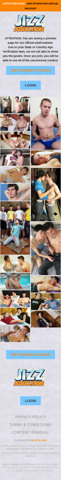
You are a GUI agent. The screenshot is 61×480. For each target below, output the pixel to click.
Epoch (6, 464)
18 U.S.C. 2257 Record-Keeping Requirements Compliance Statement (30, 454)
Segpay (14, 464)
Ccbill (26, 464)
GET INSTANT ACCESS (30, 70)
